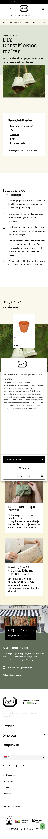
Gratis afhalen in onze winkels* (25, 2)
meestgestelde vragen (26, 660)
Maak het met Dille (30, 22)
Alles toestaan (14, 459)
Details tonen (23, 476)
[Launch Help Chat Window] (42, 826)
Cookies (6, 787)
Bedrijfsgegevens (9, 775)
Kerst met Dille (10, 35)
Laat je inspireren (15, 22)
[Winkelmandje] (43, 8)
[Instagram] (4, 766)
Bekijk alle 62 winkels (17, 635)
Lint (12, 139)
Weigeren (24, 468)
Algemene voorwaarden (12, 806)
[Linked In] (23, 766)
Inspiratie (11, 745)
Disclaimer (7, 794)
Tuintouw (14, 134)
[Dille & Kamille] (24, 8)
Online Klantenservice (12, 675)
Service (8, 726)
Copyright (6, 800)
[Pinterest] (10, 766)
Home (5, 22)
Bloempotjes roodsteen (21, 126)
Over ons (10, 735)
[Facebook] (16, 766)
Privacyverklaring (9, 781)
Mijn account (11, 8)
